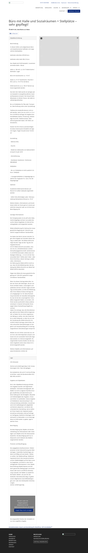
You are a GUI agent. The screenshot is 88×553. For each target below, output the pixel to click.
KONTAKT (62, 11)
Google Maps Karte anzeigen (23, 510)
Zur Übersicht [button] (14, 33)
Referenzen (65, 8)
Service (75, 8)
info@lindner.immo (55, 2)
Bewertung (39, 8)
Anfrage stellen (74, 11)
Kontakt (11, 546)
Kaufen (56, 8)
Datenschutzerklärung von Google (24, 507)
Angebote (12, 538)
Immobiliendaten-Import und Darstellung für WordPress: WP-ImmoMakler (30, 527)
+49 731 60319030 (44, 2)
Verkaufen (48, 8)
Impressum (64, 2)
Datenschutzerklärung (73, 2)
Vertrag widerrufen (40, 542)
